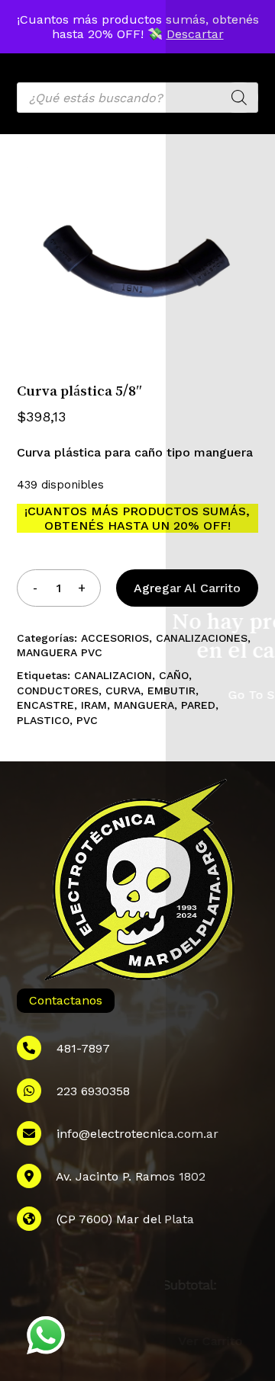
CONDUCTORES (58, 690)
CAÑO (174, 675)
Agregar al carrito (187, 588)
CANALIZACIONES (201, 638)
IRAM (94, 705)
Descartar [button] (195, 34)
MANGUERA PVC (59, 652)
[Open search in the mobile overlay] (138, 97)
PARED (198, 705)
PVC (87, 720)
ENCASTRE (45, 705)
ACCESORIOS (115, 638)
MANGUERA (144, 705)
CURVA (123, 690)
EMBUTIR (171, 690)
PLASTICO (43, 720)
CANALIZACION (113, 675)
